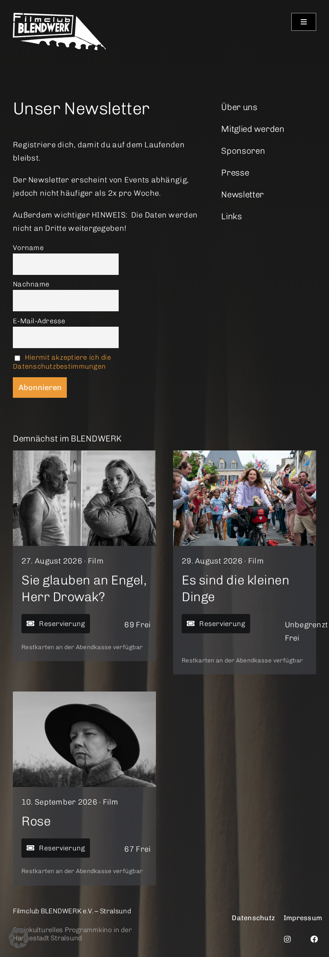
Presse (235, 172)
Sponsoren (243, 151)
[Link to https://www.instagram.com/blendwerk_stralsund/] (287, 939)
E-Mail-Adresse (39, 321)
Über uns (239, 107)
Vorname (28, 248)
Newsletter (242, 194)
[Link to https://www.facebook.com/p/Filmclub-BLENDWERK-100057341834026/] (314, 939)
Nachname (31, 284)
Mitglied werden (252, 129)
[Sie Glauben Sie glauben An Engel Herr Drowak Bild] (84, 454)
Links (231, 216)
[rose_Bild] (84, 695)
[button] (19, 938)
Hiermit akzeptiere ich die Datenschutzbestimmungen (62, 361)
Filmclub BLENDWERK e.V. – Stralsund (72, 911)
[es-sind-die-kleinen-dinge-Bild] (244, 454)
